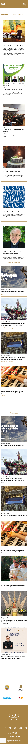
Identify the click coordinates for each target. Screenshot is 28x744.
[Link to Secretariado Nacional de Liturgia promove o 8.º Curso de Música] (14, 382)
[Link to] (14, 37)
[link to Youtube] (10, 728)
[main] (14, 339)
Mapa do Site (14, 732)
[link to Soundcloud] (20, 728)
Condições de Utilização (14, 733)
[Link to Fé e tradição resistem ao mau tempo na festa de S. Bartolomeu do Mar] (14, 314)
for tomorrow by (14, 736)
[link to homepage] (24, 3)
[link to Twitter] (15, 728)
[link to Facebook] (1, 728)
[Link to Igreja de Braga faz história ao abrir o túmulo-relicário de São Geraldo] (14, 348)
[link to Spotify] (26, 728)
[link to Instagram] (5, 728)
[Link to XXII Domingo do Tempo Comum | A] (14, 281)
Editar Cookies (14, 735)
